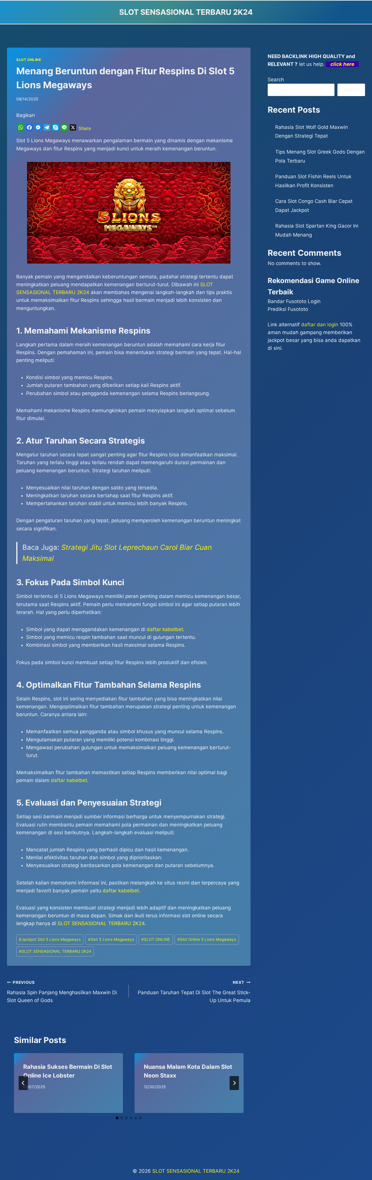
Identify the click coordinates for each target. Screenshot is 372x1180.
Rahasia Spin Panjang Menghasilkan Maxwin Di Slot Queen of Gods (62, 991)
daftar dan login (319, 324)
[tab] (117, 1117)
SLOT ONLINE (28, 59)
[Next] (234, 1083)
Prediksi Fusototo (288, 309)
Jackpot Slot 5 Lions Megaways (50, 939)
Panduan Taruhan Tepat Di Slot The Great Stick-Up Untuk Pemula (194, 991)
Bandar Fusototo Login (294, 301)
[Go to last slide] (23, 1083)
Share (84, 128)
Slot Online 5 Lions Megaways (206, 939)
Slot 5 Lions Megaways (111, 939)
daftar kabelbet (121, 890)
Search (276, 79)
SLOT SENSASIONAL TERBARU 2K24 (101, 923)
